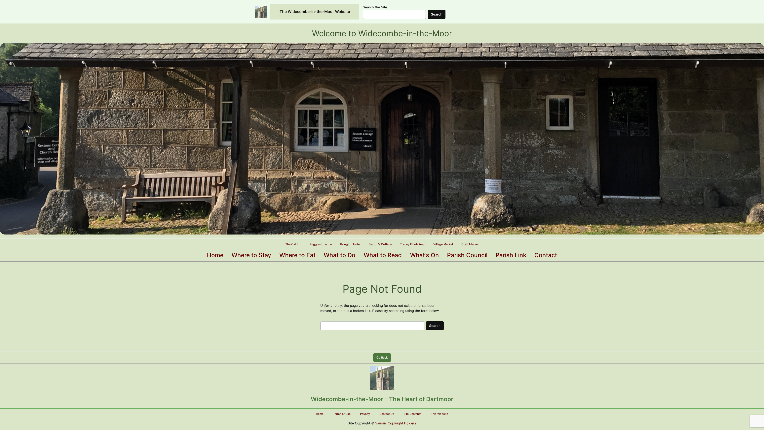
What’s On (424, 255)
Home (215, 255)
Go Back (382, 357)
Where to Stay (251, 255)
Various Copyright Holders (395, 423)
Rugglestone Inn (321, 244)
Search (436, 14)
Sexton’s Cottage (380, 244)
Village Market (443, 244)
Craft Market (470, 244)
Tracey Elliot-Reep (412, 244)
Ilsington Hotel (350, 244)
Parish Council (467, 255)
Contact (545, 255)
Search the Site (375, 7)
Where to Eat (297, 255)
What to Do (339, 255)
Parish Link (511, 255)
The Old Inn (293, 244)
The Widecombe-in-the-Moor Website (315, 11)
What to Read (383, 255)
